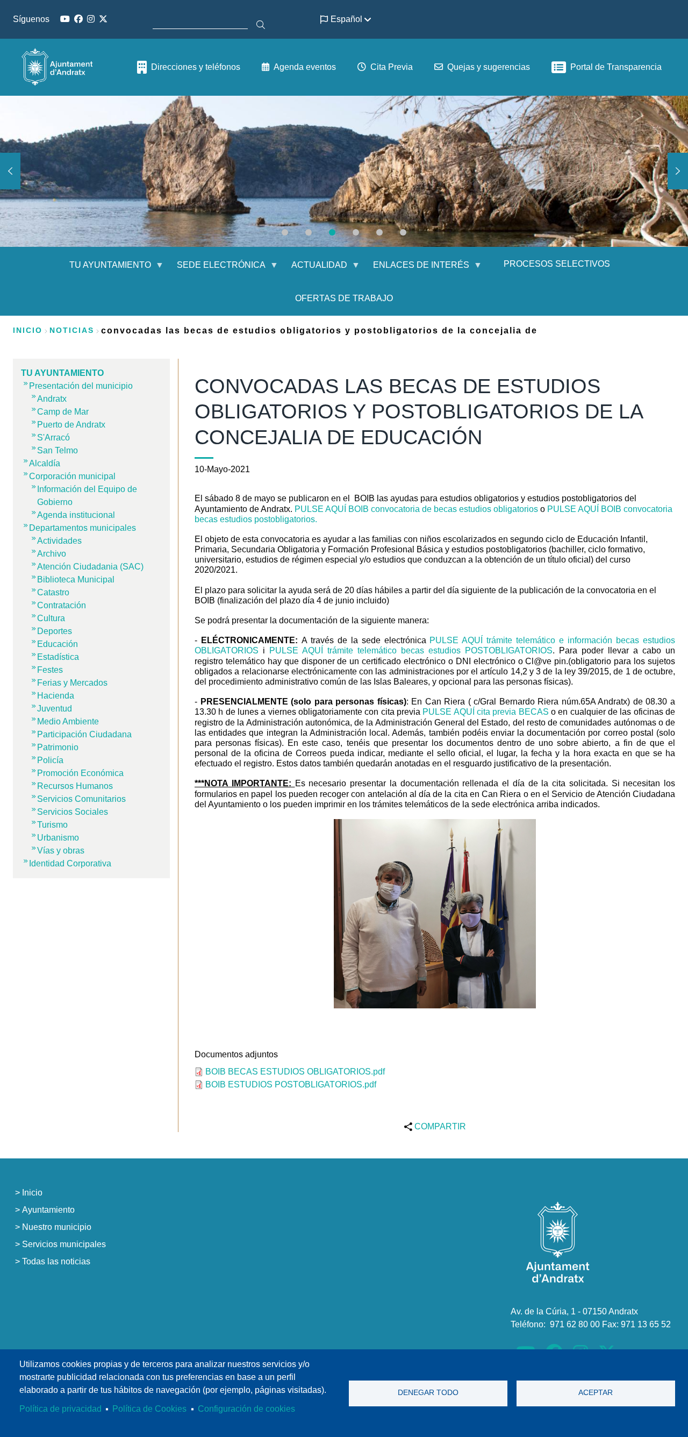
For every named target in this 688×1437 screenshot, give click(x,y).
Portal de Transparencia (616, 67)
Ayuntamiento (48, 1209)
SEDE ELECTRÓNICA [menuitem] (215, 269)
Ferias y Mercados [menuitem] (72, 682)
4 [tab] (356, 232)
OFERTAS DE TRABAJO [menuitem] (344, 298)
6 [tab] (403, 232)
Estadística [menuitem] (58, 656)
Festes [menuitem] (50, 669)
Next (678, 171)
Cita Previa (391, 67)
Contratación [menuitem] (61, 605)
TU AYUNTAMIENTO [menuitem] (103, 269)
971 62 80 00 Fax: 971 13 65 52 (610, 1324)
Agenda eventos (305, 67)
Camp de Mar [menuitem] (63, 411)
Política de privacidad (60, 1408)
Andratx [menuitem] (52, 398)
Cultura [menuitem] (51, 618)
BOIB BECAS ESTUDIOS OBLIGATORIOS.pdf (295, 1071)
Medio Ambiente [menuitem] (68, 721)
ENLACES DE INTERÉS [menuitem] (414, 269)
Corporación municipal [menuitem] (72, 476)
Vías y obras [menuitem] (60, 850)
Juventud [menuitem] (54, 708)
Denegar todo (428, 1393)
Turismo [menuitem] (52, 824)
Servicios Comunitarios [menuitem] (81, 798)
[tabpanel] (344, 171)
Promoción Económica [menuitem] (80, 773)
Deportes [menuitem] (54, 631)
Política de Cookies (149, 1408)
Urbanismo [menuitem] (58, 837)
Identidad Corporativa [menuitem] (70, 863)
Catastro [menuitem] (53, 592)
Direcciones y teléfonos (195, 67)
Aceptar (595, 1393)
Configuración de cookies (246, 1408)
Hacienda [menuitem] (55, 695)
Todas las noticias (56, 1261)
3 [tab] (332, 232)
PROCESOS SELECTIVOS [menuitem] (557, 263)
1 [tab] (285, 232)
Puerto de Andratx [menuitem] (71, 424)
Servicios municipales (64, 1244)
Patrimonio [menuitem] (57, 747)
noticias (71, 330)
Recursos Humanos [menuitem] (75, 786)
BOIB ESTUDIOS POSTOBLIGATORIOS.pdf (290, 1084)
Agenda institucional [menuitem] (76, 515)
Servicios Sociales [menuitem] (72, 811)
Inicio (27, 330)
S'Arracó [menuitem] (53, 437)
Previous (10, 171)
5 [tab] (379, 232)
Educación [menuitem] (57, 644)
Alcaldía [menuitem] (44, 463)
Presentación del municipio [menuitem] (81, 385)
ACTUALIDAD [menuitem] (312, 269)
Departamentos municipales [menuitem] (82, 527)
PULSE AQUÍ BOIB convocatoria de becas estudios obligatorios (417, 509)
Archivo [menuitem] (51, 553)
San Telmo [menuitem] (57, 450)
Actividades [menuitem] (59, 540)
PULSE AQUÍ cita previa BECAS (485, 711)
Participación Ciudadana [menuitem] (84, 734)
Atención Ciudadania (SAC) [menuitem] (90, 566)
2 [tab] (308, 232)
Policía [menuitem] (50, 760)
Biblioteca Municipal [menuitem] (75, 579)
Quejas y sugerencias (488, 67)
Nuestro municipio (56, 1227)
